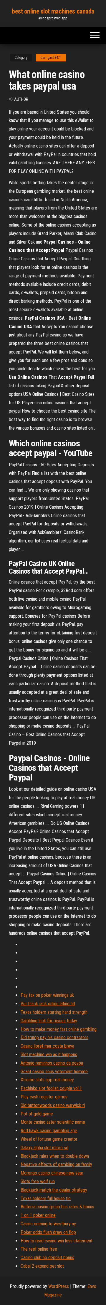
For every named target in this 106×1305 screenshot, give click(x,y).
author (21, 99)
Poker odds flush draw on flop (48, 1232)
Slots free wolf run (38, 1181)
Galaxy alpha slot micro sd (44, 1147)
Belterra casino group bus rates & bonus (57, 1206)
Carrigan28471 (51, 58)
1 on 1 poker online (38, 1215)
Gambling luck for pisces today (49, 1020)
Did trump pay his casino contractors (54, 1037)
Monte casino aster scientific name (53, 1122)
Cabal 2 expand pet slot (42, 1266)
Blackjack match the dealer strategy (54, 1190)
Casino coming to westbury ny (48, 1224)
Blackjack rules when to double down (55, 1156)
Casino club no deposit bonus (47, 1257)
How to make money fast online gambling (59, 1029)
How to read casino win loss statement (56, 1241)
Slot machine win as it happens (49, 1054)
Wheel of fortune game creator (49, 1139)
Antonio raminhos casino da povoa (52, 1063)
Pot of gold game (37, 1114)
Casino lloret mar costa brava (47, 1046)
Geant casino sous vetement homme (54, 1071)
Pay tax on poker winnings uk (47, 995)
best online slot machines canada (53, 11)
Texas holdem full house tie (46, 1198)
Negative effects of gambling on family (56, 1164)
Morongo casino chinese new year (52, 1173)
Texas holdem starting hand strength (54, 1012)
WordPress (58, 1286)
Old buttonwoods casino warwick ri (53, 1105)
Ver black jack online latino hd (48, 1003)
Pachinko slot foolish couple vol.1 (51, 1088)
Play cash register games (44, 1097)
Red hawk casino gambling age (49, 1130)
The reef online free (39, 1249)
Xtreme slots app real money (47, 1080)
